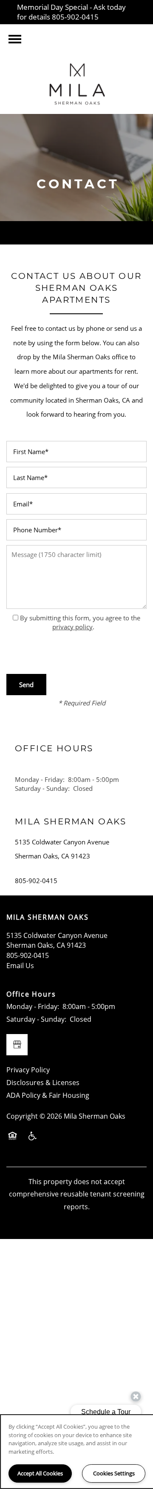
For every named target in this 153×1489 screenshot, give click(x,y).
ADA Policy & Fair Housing (47, 1095)
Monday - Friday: (40, 779)
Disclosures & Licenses (42, 1082)
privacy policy (72, 626)
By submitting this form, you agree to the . (80, 622)
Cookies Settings (114, 1473)
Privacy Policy (28, 1069)
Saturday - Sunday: (42, 788)
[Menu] (14, 39)
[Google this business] (17, 1044)
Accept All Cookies (40, 1473)
